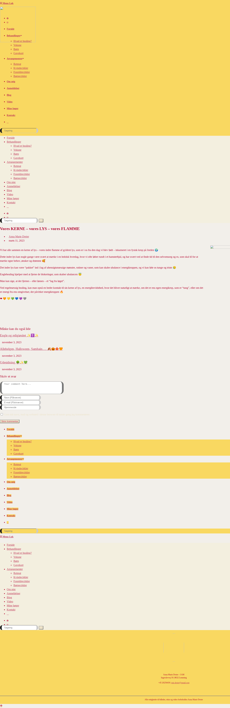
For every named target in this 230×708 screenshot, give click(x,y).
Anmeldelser (13, 186)
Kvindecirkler (20, 170)
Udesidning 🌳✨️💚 (13, 362)
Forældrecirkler (21, 174)
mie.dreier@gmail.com (180, 683)
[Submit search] (41, 220)
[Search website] (8, 122)
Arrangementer (15, 162)
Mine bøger (13, 198)
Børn (16, 153)
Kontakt (11, 202)
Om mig (11, 182)
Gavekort (18, 158)
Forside (11, 137)
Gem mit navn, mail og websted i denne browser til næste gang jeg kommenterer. (47, 414)
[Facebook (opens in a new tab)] (7, 18)
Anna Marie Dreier (19, 236)
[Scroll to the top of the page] (1, 705)
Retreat (17, 166)
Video (10, 194)
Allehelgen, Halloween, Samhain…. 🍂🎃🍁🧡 (31, 349)
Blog (9, 190)
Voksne (17, 149)
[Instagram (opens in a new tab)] (7, 22)
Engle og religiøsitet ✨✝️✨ (19, 335)
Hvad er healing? (22, 145)
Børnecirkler (20, 178)
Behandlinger (14, 141)
